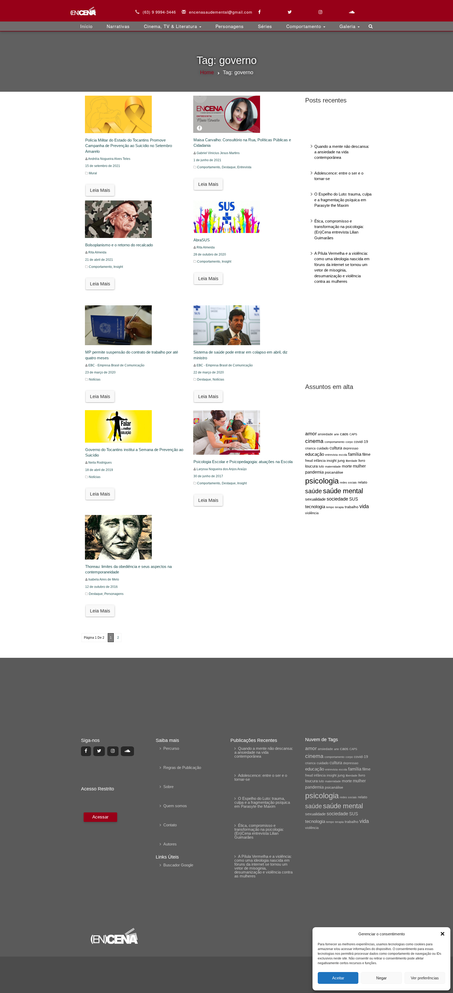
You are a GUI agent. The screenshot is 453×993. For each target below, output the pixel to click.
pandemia (314, 472)
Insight (118, 267)
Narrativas (118, 26)
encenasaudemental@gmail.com (220, 12)
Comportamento (304, 26)
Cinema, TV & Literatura (171, 26)
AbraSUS (201, 240)
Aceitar (338, 978)
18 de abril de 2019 (99, 470)
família (354, 454)
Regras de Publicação (182, 767)
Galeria (348, 26)
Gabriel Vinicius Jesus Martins (218, 153)
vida (364, 506)
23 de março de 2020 (100, 372)
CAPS (353, 434)
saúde (313, 491)
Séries (265, 26)
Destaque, (229, 167)
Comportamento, (209, 167)
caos (344, 434)
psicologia (322, 480)
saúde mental (343, 491)
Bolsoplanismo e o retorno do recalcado (119, 245)
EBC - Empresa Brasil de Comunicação (116, 365)
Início (86, 26)
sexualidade (315, 499)
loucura (311, 466)
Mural (93, 173)
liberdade (351, 460)
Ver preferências (425, 978)
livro (361, 461)
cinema (314, 441)
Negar (381, 978)
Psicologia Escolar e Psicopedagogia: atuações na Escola (243, 461)
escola (343, 454)
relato (362, 482)
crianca (310, 448)
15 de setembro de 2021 (102, 166)
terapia (339, 507)
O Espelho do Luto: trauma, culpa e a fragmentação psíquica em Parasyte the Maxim (342, 200)
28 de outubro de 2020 (209, 254)
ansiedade (325, 434)
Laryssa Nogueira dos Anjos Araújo (222, 469)
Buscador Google (178, 865)
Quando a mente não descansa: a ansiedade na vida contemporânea (341, 152)
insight (332, 461)
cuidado (322, 448)
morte (347, 466)
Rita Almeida (97, 252)
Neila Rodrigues (100, 462)
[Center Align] (86, 751)
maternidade (333, 466)
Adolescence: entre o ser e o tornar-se (260, 777)
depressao (350, 448)
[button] (442, 933)
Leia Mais (100, 190)
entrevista (331, 454)
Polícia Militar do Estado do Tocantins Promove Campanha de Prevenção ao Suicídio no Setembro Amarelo (128, 146)
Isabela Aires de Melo (103, 579)
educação (314, 454)
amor (311, 433)
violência (312, 513)
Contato (170, 825)
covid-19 (361, 441)
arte (336, 434)
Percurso (171, 748)
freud (309, 461)
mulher (359, 466)
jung (341, 460)
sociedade (337, 499)
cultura (336, 448)
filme (366, 454)
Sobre (168, 786)
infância (320, 461)
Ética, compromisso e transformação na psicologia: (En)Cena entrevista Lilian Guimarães (259, 831)
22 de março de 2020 (208, 372)
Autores (170, 844)
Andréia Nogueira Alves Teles (109, 159)
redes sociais (348, 482)
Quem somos (175, 806)
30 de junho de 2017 (208, 476)
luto (321, 466)
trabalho (351, 507)
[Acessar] (99, 866)
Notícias (94, 379)
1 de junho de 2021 (207, 160)
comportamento (334, 441)
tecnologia (315, 506)
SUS (353, 499)
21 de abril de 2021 (99, 260)
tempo (330, 507)
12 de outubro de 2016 (101, 587)
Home (207, 72)
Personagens (229, 26)
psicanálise (334, 472)
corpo (349, 441)
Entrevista (244, 167)
